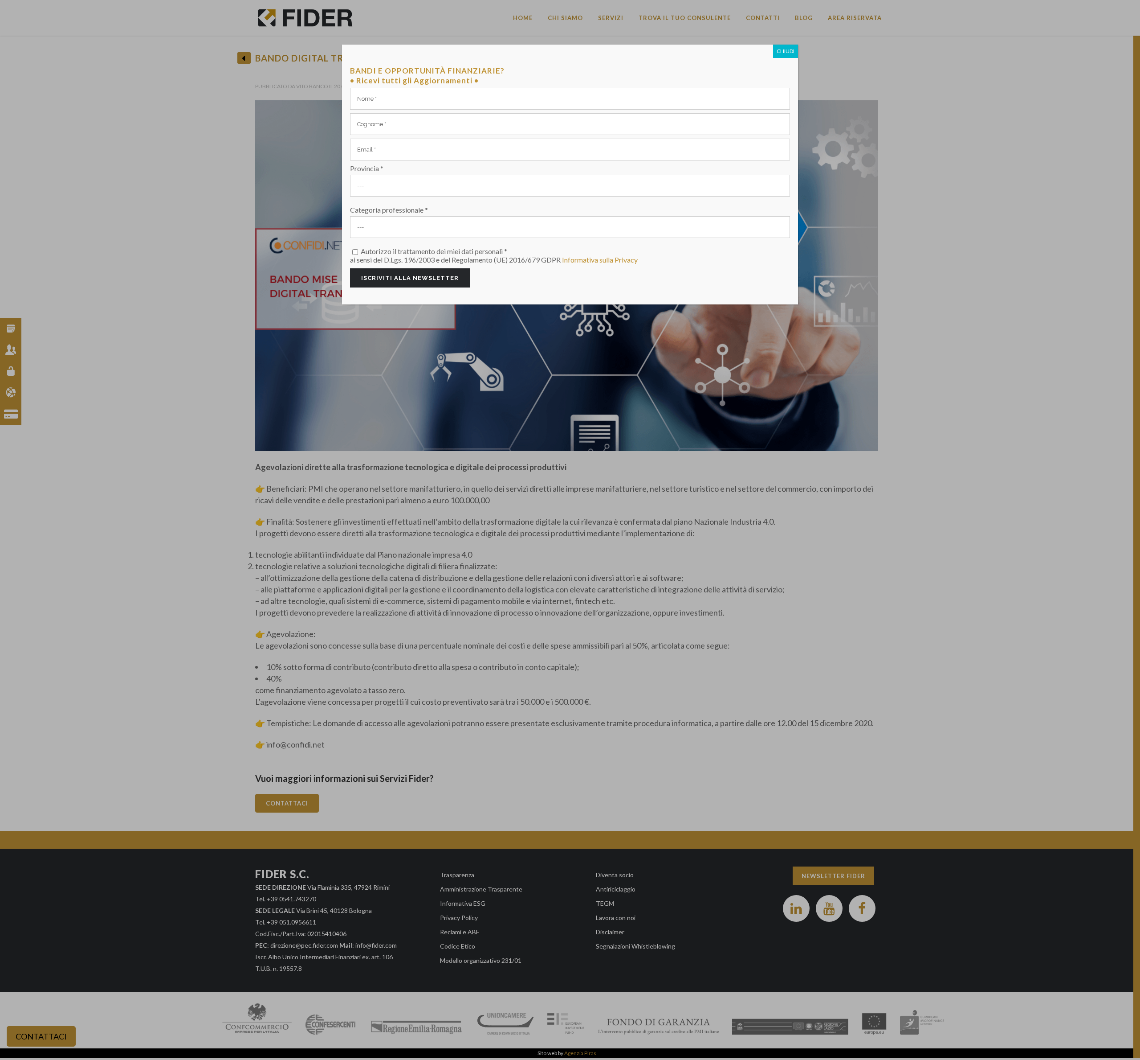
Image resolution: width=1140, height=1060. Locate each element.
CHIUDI (785, 51)
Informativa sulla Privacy (600, 259)
